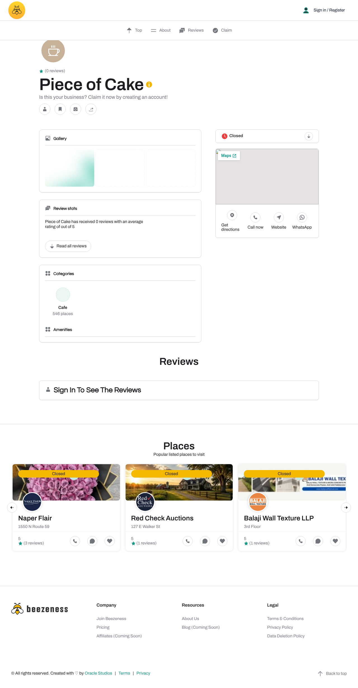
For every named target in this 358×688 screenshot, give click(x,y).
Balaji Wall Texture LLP (279, 518)
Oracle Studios (99, 673)
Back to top (336, 673)
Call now (255, 227)
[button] (44, 109)
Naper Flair (35, 518)
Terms (124, 673)
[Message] (75, 109)
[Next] (346, 508)
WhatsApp (302, 227)
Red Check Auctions (162, 518)
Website (278, 227)
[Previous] (12, 508)
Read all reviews (71, 246)
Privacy (143, 673)
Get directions (230, 227)
